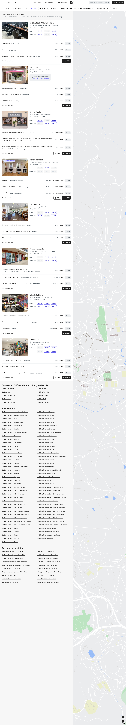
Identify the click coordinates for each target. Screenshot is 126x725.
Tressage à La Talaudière (10, 582)
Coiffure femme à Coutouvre (11, 436)
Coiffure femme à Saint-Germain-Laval (50, 504)
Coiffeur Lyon (6, 392)
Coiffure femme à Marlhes (45, 466)
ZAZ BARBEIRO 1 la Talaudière (41, 23)
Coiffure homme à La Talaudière (12, 558)
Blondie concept (36, 160)
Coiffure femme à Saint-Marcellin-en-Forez (16, 514)
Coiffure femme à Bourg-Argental (13, 422)
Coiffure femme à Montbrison (11, 470)
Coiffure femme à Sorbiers (10, 531)
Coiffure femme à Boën (9, 419)
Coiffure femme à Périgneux (11, 477)
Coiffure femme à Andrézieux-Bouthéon (15, 412)
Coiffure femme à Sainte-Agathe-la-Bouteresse (52, 525)
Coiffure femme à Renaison (11, 480)
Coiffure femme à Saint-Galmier (47, 501)
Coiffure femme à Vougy (10, 542)
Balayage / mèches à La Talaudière (13, 551)
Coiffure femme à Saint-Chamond (13, 494)
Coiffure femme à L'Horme (45, 449)
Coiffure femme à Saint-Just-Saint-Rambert (51, 511)
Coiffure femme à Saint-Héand (12, 508)
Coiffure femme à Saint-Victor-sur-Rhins (50, 521)
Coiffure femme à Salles (10, 528)
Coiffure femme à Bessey (45, 415)
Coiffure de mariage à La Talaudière (13, 555)
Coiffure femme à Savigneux (46, 528)
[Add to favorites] (26, 24)
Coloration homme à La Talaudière (48, 562)
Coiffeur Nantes (42, 395)
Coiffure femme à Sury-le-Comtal (48, 531)
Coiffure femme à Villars (45, 538)
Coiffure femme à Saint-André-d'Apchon (15, 490)
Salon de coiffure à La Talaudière (48, 582)
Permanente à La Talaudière (46, 575)
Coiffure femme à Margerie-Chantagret (15, 466)
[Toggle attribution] (124, 723)
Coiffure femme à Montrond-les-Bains (49, 470)
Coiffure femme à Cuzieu (45, 439)
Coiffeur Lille (41, 388)
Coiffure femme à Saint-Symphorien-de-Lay (16, 521)
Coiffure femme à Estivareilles (12, 443)
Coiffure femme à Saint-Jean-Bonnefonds (51, 508)
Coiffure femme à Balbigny (46, 412)
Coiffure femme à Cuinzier (10, 439)
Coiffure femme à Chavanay (46, 429)
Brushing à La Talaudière (45, 551)
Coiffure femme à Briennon (46, 422)
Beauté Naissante (36, 249)
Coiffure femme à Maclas (45, 463)
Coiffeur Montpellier (8, 395)
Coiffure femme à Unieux (10, 535)
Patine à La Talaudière (9, 575)
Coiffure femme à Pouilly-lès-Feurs (48, 477)
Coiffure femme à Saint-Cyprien (12, 497)
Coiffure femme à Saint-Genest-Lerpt (14, 504)
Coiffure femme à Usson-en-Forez (48, 535)
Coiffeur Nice (6, 399)
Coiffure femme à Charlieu (10, 429)
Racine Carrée (35, 112)
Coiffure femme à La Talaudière (47, 555)
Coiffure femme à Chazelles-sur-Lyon (14, 432)
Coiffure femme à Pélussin (46, 473)
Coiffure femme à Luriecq (10, 463)
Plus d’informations (7, 61)
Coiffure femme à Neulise (10, 473)
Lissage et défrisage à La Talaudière (49, 572)
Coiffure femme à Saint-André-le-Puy (49, 490)
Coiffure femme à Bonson (45, 419)
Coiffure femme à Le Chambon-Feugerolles (51, 456)
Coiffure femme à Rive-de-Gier (12, 484)
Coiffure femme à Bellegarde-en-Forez (14, 415)
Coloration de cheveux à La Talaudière (14, 562)
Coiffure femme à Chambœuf (47, 425)
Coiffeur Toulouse (43, 402)
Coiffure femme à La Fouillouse (12, 453)
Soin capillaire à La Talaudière (11, 579)
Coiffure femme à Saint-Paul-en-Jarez (14, 518)
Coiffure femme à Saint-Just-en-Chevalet (15, 511)
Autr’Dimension (35, 340)
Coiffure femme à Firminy (10, 446)
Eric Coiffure (34, 204)
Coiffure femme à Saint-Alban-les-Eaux (50, 487)
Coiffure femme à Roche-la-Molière (13, 487)
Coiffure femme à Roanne (45, 484)
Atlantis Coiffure (36, 295)
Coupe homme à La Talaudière (47, 568)
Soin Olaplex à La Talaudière (46, 579)
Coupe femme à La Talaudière (11, 568)
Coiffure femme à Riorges (45, 480)
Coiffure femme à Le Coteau (11, 460)
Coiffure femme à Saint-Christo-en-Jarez (50, 494)
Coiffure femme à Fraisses (46, 446)
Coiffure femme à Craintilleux (47, 436)
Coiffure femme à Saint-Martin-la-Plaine (50, 514)
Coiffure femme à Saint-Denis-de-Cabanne (51, 497)
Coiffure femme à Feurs (45, 443)
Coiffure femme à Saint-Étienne (12, 501)
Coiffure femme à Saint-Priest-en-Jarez (50, 518)
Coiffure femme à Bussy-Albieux (12, 425)
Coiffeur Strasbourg (8, 402)
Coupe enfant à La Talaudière (47, 565)
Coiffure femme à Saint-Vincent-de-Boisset (16, 525)
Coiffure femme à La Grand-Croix (48, 453)
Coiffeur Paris (41, 399)
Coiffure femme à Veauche (10, 538)
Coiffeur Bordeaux (8, 388)
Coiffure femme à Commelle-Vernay (49, 432)
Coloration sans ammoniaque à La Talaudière (16, 565)
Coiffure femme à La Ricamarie (12, 456)
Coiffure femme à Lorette (45, 460)
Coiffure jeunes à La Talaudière (47, 558)
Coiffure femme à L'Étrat (10, 449)
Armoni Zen (34, 67)
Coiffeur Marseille (43, 392)
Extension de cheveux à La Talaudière (14, 572)
